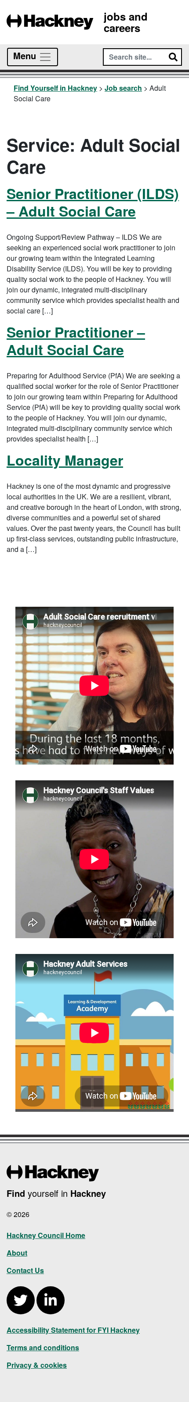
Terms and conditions (43, 1347)
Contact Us (25, 1270)
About (17, 1253)
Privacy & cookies (37, 1365)
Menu (26, 55)
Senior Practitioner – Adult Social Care (76, 340)
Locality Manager (65, 460)
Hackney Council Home (46, 1235)
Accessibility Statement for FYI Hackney (73, 1330)
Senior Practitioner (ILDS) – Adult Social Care (93, 202)
